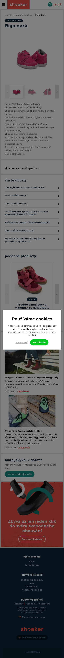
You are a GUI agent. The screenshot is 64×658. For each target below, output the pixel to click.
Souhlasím (39, 342)
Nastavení (21, 342)
